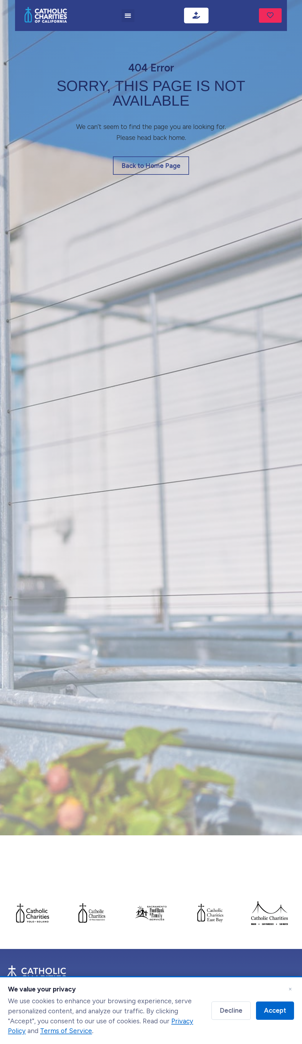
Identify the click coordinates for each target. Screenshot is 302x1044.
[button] (128, 15)
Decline (231, 1010)
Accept (275, 1010)
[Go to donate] (196, 16)
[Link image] (46, 15)
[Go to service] (270, 16)
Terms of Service (66, 1031)
